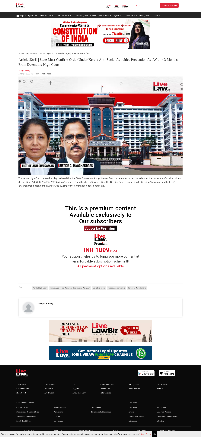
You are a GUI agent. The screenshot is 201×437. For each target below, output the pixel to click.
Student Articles (60, 407)
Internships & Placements (101, 412)
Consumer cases (107, 385)
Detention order (99, 288)
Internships (133, 421)
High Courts (63, 15)
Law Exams (58, 421)
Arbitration (49, 393)
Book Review (134, 389)
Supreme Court (44, 15)
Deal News (133, 407)
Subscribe (100, 228)
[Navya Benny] (28, 307)
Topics (23, 15)
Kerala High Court (47, 53)
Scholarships (96, 407)
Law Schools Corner (25, 403)
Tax (74, 385)
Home (21, 53)
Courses (57, 416)
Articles (93, 15)
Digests (116, 15)
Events (131, 412)
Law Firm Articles (164, 412)
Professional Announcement (167, 416)
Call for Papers (22, 407)
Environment (162, 385)
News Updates (82, 15)
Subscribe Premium (169, 5)
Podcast (160, 389)
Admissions (58, 412)
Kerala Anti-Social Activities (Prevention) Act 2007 (70, 288)
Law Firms (130, 15)
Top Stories (32, 15)
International (105, 393)
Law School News (23, 421)
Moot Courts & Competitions (27, 412)
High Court (21, 393)
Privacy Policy (145, 434)
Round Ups (105, 389)
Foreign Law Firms (136, 416)
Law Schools (103, 15)
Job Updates (144, 15)
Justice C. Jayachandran (137, 288)
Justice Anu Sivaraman (116, 288)
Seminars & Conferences (26, 416)
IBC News (48, 389)
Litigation (160, 421)
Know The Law (79, 393)
